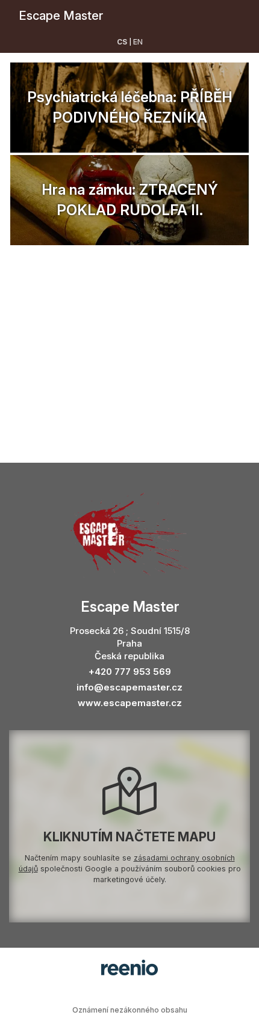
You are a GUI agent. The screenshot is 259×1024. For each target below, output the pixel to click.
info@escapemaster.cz (129, 687)
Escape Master (61, 15)
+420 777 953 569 (130, 671)
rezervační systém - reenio (129, 967)
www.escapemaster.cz (130, 703)
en (138, 41)
